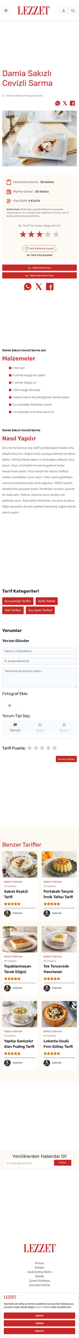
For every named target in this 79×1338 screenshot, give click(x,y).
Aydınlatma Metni (40, 1272)
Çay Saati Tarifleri (40, 610)
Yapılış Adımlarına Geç (41, 275)
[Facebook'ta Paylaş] (72, 103)
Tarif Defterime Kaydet (41, 248)
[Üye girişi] (63, 10)
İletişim (39, 1267)
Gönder (62, 1162)
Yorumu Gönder (66, 759)
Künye (39, 1263)
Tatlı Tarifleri (13, 610)
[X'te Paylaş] (65, 103)
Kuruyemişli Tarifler (18, 601)
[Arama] (73, 10)
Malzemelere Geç (41, 267)
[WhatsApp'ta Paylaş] (58, 103)
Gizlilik (39, 1276)
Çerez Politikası (39, 1280)
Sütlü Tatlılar (46, 601)
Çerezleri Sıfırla (39, 1285)
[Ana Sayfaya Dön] (40, 1248)
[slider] (39, 234)
